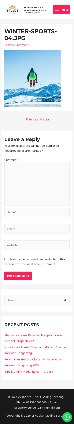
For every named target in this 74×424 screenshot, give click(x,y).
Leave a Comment (16, 45)
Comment (11, 160)
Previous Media (37, 119)
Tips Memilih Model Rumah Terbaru (28, 371)
